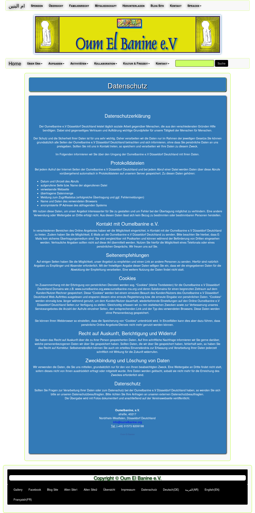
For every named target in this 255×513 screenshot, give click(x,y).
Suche (222, 63)
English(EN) (212, 489)
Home (15, 63)
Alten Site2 (90, 489)
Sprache (193, 6)
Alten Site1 (71, 489)
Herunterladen (134, 6)
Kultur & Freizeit (135, 63)
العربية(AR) (192, 489)
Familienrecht (79, 6)
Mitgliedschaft (106, 6)
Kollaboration (104, 63)
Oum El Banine (127, 434)
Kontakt (175, 6)
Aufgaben (55, 63)
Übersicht (56, 6)
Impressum (128, 489)
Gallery (18, 489)
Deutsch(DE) (171, 489)
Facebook (34, 489)
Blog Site (157, 6)
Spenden (37, 6)
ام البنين (17, 5)
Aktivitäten (78, 63)
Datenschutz (149, 489)
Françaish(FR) (23, 499)
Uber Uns (33, 63)
